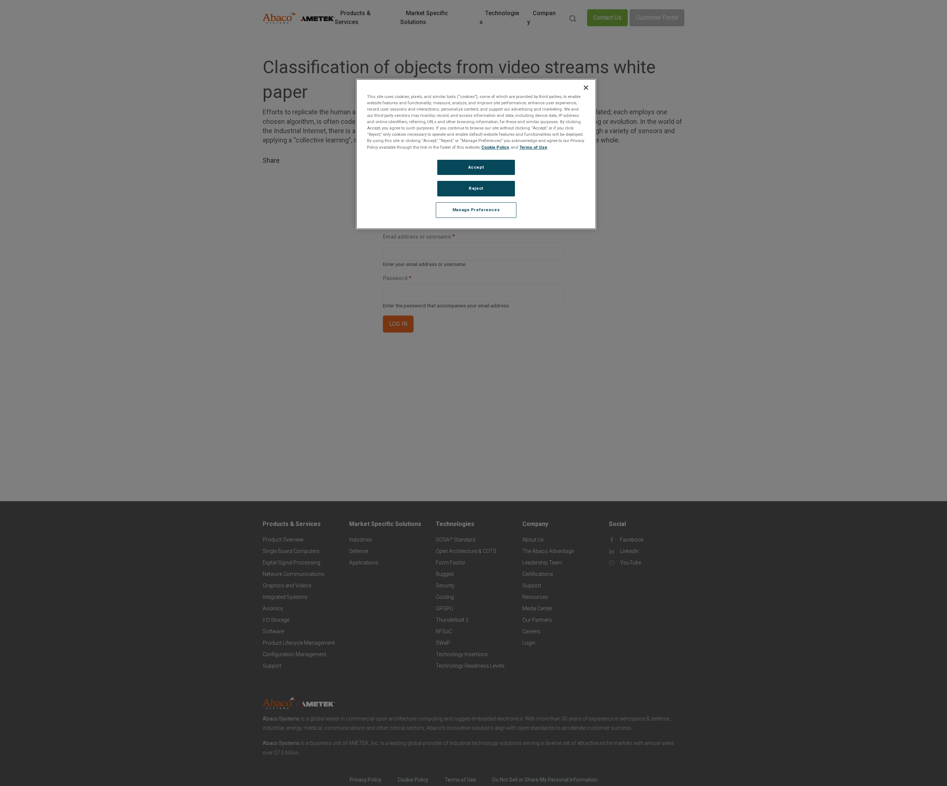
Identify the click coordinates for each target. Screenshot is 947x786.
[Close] (586, 88)
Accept (476, 166)
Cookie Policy (495, 146)
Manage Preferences (476, 209)
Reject (476, 188)
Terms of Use (533, 146)
